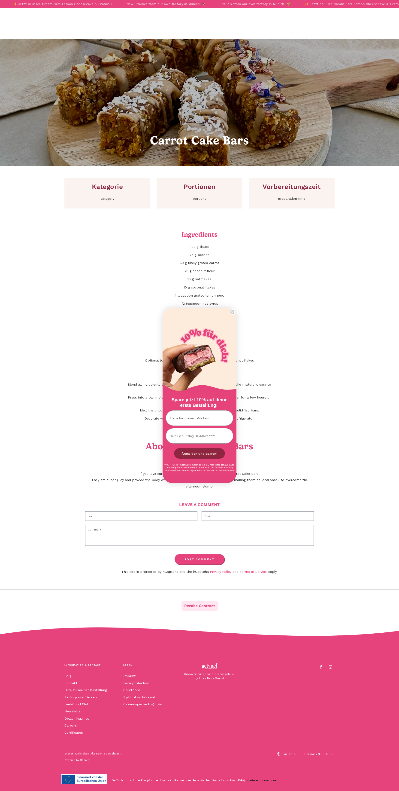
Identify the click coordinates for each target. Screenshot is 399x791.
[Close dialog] (232, 312)
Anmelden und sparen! (199, 453)
